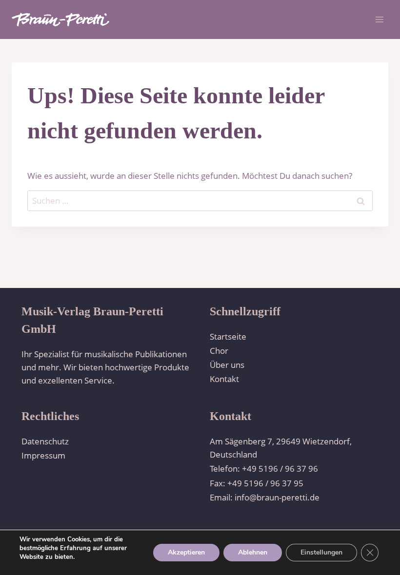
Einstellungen (321, 552)
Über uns (227, 364)
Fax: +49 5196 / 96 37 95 (256, 483)
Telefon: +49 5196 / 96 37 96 (264, 468)
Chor (219, 350)
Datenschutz (45, 441)
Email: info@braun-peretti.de (265, 497)
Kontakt (224, 378)
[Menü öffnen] (379, 19)
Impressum (43, 455)
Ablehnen (252, 552)
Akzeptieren (186, 552)
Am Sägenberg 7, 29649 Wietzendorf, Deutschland (281, 448)
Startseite (228, 336)
